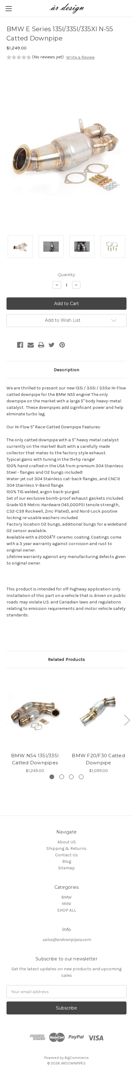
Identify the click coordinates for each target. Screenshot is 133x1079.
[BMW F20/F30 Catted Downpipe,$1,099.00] (98, 712)
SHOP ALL (66, 910)
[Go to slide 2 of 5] (127, 719)
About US (67, 842)
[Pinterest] (62, 345)
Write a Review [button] (80, 57)
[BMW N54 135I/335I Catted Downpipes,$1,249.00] (34, 712)
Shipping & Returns (66, 848)
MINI (66, 903)
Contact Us (66, 855)
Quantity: (67, 274)
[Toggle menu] (8, 8)
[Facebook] (20, 345)
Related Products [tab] (66, 659)
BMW (66, 897)
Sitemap (66, 868)
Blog (66, 861)
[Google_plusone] (9, 345)
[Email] (31, 345)
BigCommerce (77, 1058)
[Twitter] (52, 345)
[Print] (41, 345)
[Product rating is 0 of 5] (18, 57)
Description (66, 369)
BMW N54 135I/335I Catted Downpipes (35, 759)
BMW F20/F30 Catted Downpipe (98, 759)
